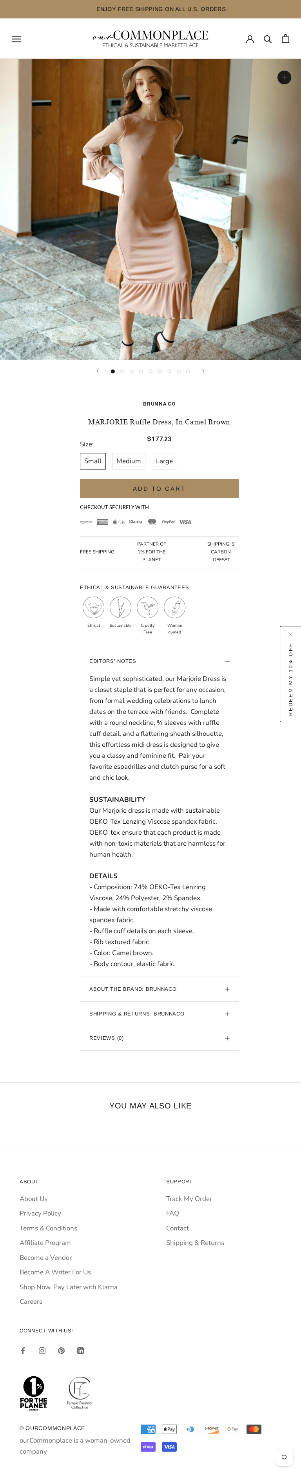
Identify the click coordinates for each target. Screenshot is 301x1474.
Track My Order (189, 1198)
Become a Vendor (46, 1257)
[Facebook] (23, 1350)
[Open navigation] (16, 38)
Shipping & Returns (195, 1242)
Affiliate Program (45, 1242)
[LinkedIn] (80, 1350)
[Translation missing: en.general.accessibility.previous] (97, 371)
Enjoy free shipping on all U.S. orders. (150, 9)
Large (164, 461)
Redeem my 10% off (291, 679)
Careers (31, 1301)
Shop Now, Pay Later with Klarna (69, 1287)
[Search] (268, 39)
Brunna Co (159, 404)
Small (93, 461)
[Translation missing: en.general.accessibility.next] (203, 371)
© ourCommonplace (52, 1428)
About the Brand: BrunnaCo (133, 989)
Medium (128, 461)
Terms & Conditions (48, 1228)
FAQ (172, 1213)
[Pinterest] (61, 1350)
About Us (33, 1198)
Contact (177, 1228)
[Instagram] (42, 1350)
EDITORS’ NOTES (112, 661)
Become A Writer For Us (55, 1272)
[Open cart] (285, 38)
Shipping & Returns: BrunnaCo (137, 1014)
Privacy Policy (40, 1213)
